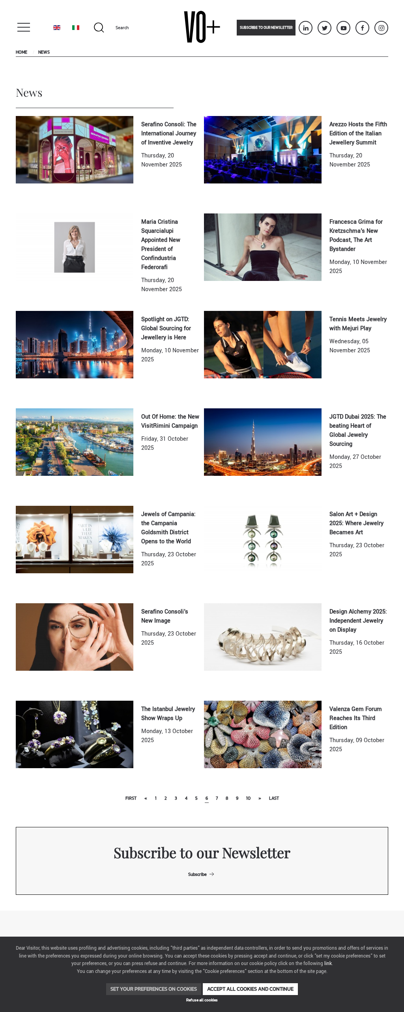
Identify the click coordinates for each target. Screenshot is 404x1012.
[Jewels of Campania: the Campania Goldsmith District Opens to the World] (74, 539)
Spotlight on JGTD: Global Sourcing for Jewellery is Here (166, 328)
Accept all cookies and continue (250, 989)
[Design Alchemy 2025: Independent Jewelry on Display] (263, 637)
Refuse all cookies (202, 1000)
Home (21, 52)
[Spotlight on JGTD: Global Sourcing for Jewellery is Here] (74, 344)
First (131, 798)
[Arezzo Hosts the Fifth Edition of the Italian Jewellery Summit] (263, 150)
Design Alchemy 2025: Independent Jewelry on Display (358, 621)
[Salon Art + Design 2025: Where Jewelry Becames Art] (263, 539)
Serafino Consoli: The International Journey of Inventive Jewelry (168, 133)
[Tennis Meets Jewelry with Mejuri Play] (263, 344)
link (328, 963)
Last (274, 798)
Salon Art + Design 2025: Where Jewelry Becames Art (356, 523)
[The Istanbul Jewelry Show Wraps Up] (74, 734)
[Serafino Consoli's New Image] (74, 637)
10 (248, 798)
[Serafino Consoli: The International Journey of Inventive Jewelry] (74, 150)
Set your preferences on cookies (153, 989)
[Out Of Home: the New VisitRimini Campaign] (74, 442)
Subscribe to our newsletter (266, 27)
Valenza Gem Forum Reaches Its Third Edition (355, 718)
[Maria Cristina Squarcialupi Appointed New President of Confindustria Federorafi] (74, 247)
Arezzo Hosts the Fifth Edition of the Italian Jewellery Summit (358, 133)
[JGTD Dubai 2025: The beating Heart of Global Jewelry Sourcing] (263, 442)
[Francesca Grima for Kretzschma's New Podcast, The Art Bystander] (263, 247)
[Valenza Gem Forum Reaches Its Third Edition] (263, 734)
